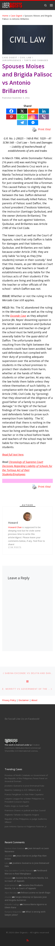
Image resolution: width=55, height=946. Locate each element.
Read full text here (12, 454)
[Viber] (44, 116)
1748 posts (14, 547)
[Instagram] (33, 116)
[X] (22, 111)
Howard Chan (15, 527)
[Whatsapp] (22, 116)
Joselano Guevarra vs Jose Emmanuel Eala (24, 785)
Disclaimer (23, 700)
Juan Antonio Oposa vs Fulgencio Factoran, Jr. (26, 826)
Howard (8, 878)
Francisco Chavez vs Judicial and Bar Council (25, 810)
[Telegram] (22, 122)
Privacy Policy (9, 700)
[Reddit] (33, 111)
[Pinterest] (11, 116)
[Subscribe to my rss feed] (28, 940)
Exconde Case (18, 315)
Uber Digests (21, 932)
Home (5, 15)
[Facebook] (11, 111)
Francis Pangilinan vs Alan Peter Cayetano (24, 794)
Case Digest (16, 15)
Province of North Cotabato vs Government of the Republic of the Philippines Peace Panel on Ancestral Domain (26, 778)
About (34, 700)
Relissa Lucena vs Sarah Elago (35, 892)
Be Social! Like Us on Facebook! (22, 718)
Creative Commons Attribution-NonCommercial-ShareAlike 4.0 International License (23, 748)
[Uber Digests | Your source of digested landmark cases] (12, 5)
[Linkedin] (44, 111)
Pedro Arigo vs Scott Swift (17, 806)
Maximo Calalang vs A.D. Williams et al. (23, 790)
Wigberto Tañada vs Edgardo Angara (22, 814)
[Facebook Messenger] (33, 122)
